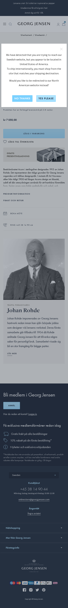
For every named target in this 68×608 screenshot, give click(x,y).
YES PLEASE (46, 98)
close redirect (61, 49)
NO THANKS (22, 98)
